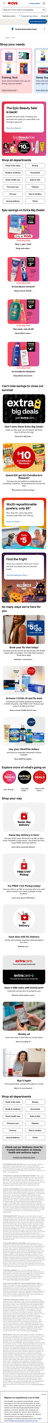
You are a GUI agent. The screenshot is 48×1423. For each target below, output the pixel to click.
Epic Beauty (8, 790)
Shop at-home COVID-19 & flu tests (23, 710)
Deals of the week (40, 790)
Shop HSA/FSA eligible (23, 759)
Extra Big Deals (24, 790)
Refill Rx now (23, 946)
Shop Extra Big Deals (23, 436)
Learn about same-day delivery (23, 847)
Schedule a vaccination (23, 659)
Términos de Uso (32, 1421)
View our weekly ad (23, 1042)
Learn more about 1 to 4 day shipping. (18, 1279)
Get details (34, 1331)
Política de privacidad (17, 1421)
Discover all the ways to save (23, 995)
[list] (24, 70)
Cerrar (43, 1394)
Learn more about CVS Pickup (23, 898)
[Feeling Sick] (9, 56)
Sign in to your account (23, 1088)
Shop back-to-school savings (23, 490)
